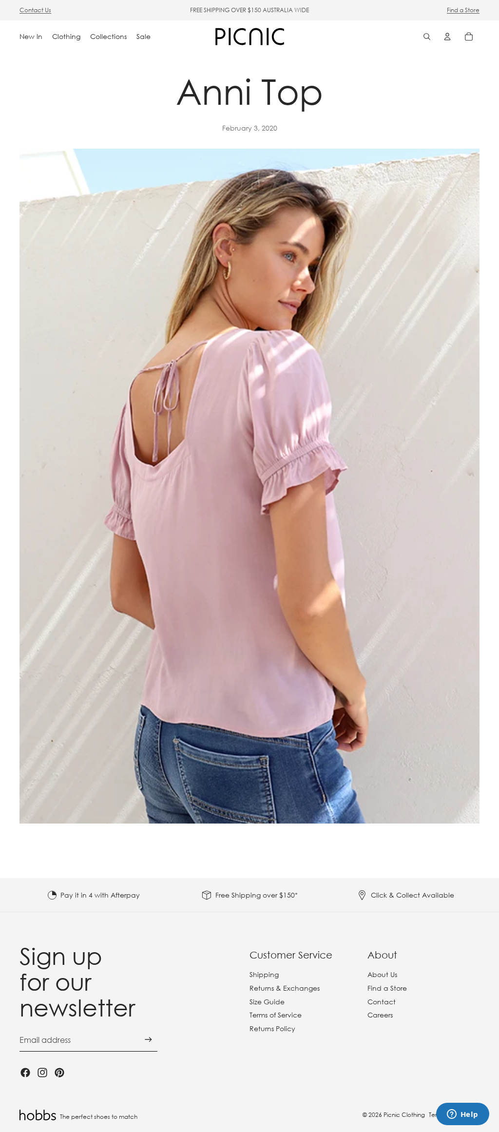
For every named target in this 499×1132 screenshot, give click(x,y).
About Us (382, 974)
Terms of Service (276, 1015)
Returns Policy (272, 1028)
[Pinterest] (59, 1072)
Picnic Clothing (404, 1114)
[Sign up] (148, 1040)
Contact (381, 1002)
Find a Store (463, 10)
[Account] (447, 36)
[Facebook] (25, 1072)
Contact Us (35, 10)
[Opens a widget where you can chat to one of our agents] (462, 1115)
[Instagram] (42, 1072)
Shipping (264, 974)
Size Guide (267, 1002)
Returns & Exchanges (285, 988)
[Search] (427, 36)
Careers (380, 1015)
